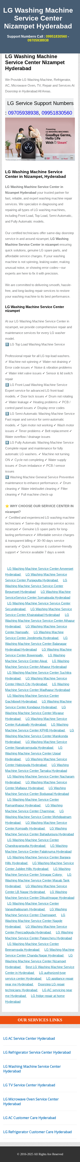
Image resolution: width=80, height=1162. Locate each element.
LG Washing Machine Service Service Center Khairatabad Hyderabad (38, 612)
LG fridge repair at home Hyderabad (35, 998)
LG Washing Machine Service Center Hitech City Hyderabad (36, 681)
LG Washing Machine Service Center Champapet (36, 912)
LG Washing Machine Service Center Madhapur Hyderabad (37, 687)
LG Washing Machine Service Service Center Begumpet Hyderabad (36, 586)
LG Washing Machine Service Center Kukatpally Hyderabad (36, 721)
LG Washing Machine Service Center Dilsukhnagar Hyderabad (39, 894)
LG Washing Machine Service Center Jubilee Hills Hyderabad (39, 866)
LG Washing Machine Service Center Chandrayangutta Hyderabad (32, 843)
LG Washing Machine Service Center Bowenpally (38, 652)
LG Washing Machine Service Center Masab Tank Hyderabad (38, 880)
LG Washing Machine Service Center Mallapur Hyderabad (36, 785)
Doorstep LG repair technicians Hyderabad (35, 987)
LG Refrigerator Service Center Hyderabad (37, 1052)
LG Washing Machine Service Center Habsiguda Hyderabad (36, 762)
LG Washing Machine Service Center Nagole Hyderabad (35, 920)
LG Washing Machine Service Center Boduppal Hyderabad (37, 791)
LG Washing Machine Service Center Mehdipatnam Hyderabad (38, 816)
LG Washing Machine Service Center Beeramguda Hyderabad (32, 946)
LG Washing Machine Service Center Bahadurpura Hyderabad (39, 831)
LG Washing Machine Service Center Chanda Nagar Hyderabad (39, 952)
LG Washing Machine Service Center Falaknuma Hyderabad (38, 848)
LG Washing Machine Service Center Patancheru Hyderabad (39, 935)
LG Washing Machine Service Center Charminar (34, 808)
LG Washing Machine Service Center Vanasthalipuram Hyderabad (32, 906)
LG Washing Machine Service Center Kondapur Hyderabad (38, 704)
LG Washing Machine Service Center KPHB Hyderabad (36, 727)
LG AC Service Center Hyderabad (29, 1038)
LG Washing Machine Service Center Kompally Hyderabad (36, 825)
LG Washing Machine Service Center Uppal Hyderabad (34, 753)
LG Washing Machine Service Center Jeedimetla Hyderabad (34, 635)
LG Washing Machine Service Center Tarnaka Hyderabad (37, 767)
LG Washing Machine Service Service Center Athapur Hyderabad (40, 620)
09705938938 (38, 40)
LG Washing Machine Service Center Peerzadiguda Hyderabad (36, 929)
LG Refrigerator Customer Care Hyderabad (37, 1132)
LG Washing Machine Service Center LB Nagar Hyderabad (36, 889)
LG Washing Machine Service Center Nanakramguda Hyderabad (36, 744)
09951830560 (56, 36)
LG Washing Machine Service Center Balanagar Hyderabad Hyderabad (36, 643)
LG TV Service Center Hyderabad (29, 1085)
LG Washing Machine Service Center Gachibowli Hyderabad (32, 698)
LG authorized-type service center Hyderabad (35, 975)
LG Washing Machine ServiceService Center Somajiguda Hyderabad (38, 594)
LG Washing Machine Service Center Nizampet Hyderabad (39, 961)
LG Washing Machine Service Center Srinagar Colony (37, 871)
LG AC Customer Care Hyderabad (29, 1117)
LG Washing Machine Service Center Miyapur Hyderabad (35, 713)
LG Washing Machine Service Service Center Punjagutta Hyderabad (36, 577)
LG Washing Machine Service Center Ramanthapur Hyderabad (32, 802)
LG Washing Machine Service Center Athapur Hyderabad (37, 664)
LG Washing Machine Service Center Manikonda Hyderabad (39, 736)
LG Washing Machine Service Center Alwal (35, 658)
